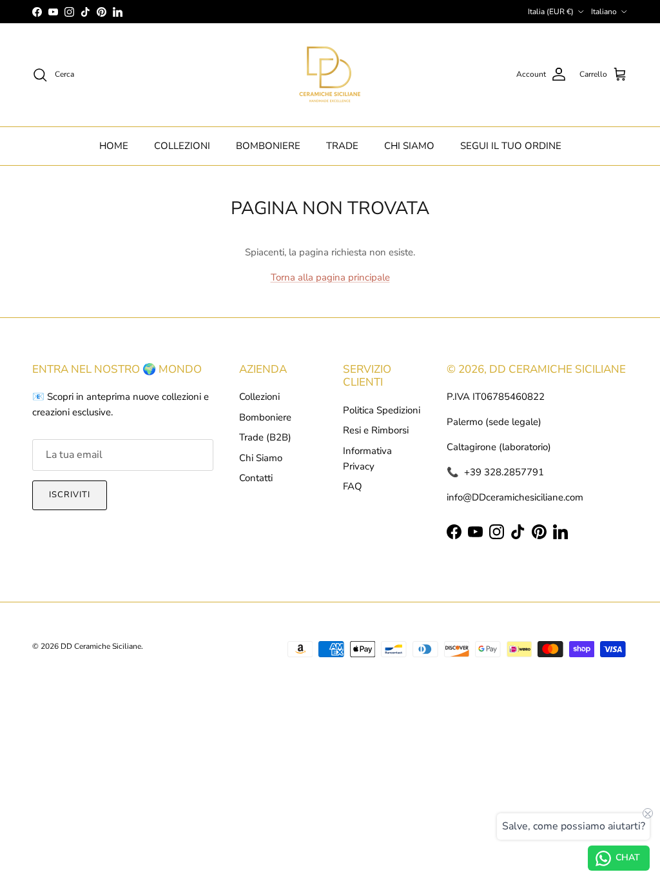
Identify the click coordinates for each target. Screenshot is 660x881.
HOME (113, 145)
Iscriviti (69, 494)
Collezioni (259, 396)
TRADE (342, 145)
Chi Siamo (260, 457)
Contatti (256, 477)
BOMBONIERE (268, 145)
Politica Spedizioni (381, 410)
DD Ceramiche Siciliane (101, 646)
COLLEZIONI (182, 145)
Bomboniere (265, 417)
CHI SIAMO (409, 145)
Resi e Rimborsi (376, 430)
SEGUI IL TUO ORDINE (510, 145)
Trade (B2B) (265, 437)
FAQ (352, 486)
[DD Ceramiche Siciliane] (330, 75)
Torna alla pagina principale (330, 277)
